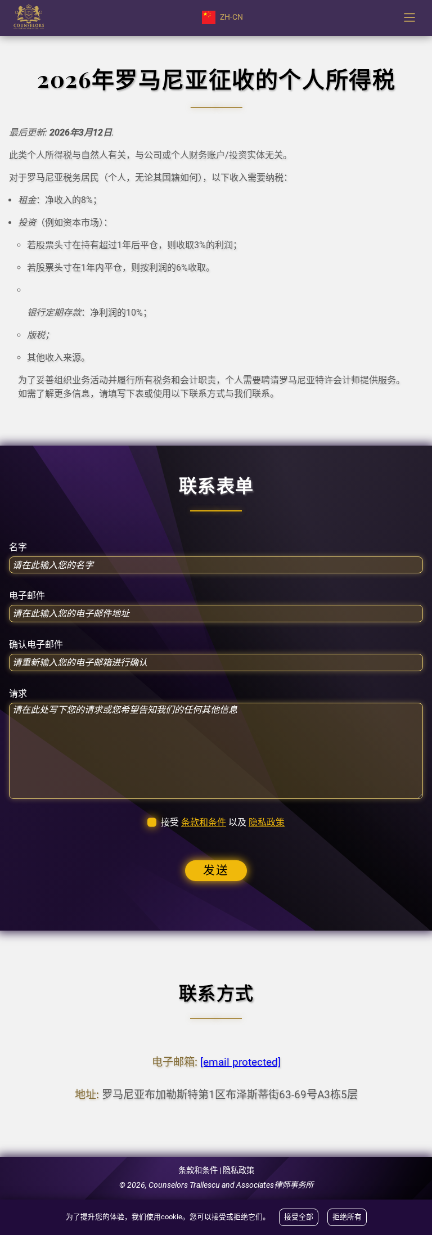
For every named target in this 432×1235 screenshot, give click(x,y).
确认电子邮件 (36, 644)
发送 (215, 870)
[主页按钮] (29, 17)
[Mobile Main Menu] (409, 17)
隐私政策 (267, 822)
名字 (18, 547)
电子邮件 (27, 595)
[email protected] (240, 1062)
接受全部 (298, 1216)
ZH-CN (231, 17)
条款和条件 (203, 822)
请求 (18, 693)
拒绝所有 (347, 1216)
